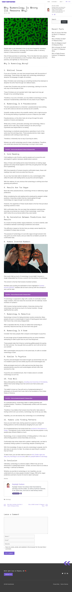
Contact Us (8, 574)
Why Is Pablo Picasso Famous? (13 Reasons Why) (58, 55)
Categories (54, 1)
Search (54, 19)
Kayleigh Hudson (18, 484)
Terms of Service (64, 584)
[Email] (21, 493)
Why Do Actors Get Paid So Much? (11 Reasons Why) (59, 34)
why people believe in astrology (37, 456)
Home (48, 1)
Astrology (8, 499)
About (61, 1)
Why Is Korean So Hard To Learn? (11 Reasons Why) (59, 49)
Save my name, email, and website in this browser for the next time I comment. (25, 548)
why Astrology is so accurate (16, 456)
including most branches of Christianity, (36, 382)
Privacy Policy (56, 584)
